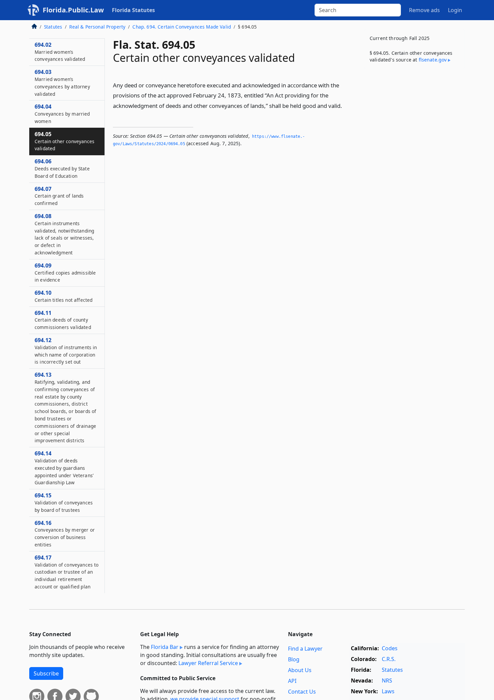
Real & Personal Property (97, 27)
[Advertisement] (414, 179)
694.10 (63, 296)
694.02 (60, 52)
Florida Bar (164, 647)
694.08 (64, 234)
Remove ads (424, 10)
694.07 (59, 196)
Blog (293, 659)
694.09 (65, 272)
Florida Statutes (133, 10)
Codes (390, 648)
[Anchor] (345, 105)
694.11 (63, 320)
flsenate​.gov (433, 59)
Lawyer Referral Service (208, 663)
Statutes (53, 27)
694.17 (66, 572)
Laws (388, 691)
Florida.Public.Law (73, 9)
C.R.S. (389, 659)
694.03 (62, 82)
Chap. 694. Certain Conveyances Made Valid (181, 27)
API (292, 681)
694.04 (62, 113)
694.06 (62, 168)
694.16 (65, 533)
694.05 (64, 141)
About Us (300, 670)
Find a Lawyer (305, 648)
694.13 (65, 407)
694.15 (64, 502)
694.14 (64, 468)
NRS (387, 680)
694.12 (66, 350)
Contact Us (302, 691)
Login (455, 10)
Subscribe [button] (46, 673)
